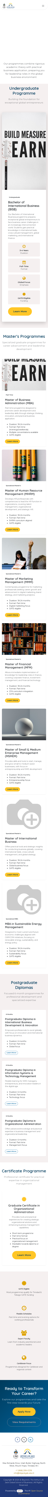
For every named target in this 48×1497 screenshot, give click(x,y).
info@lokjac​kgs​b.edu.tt (24, 1473)
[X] (24, 1439)
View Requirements (24, 1422)
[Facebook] (17, 1439)
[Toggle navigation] (43, 5)
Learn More (20, 311)
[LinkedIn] (30, 1439)
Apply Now (24, 1411)
